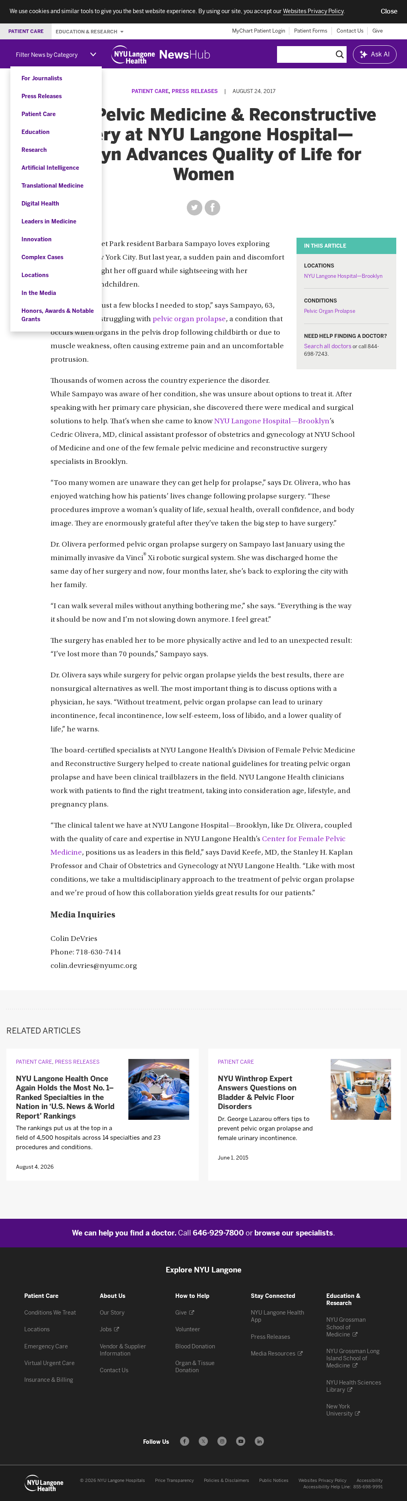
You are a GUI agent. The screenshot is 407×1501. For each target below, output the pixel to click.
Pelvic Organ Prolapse (329, 311)
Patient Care (38, 114)
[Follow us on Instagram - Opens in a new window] (222, 1441)
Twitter (194, 207)
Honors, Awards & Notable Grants (57, 315)
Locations (34, 275)
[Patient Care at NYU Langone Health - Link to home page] (44, 1483)
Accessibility (370, 1480)
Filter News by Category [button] (47, 55)
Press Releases (41, 96)
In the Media (38, 293)
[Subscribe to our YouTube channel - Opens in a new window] (240, 1441)
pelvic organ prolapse (189, 319)
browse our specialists (293, 1233)
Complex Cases (42, 257)
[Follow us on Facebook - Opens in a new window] (184, 1441)
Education (35, 132)
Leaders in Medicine (48, 221)
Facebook (212, 207)
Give (377, 31)
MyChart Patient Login (258, 31)
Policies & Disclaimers (226, 1480)
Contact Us (350, 31)
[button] (389, 11)
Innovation (36, 239)
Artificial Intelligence (50, 168)
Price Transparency (174, 1480)
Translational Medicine (52, 185)
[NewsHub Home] (185, 54)
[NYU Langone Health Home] (133, 54)
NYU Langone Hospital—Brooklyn (343, 276)
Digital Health (40, 203)
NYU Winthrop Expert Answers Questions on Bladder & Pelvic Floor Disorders (257, 1092)
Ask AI (380, 54)
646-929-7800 (218, 1233)
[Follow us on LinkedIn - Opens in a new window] (259, 1441)
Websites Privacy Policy (322, 1480)
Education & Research (87, 31)
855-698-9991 (368, 1486)
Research (34, 150)
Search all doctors (327, 346)
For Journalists (41, 78)
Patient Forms (311, 31)
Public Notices (274, 1480)
